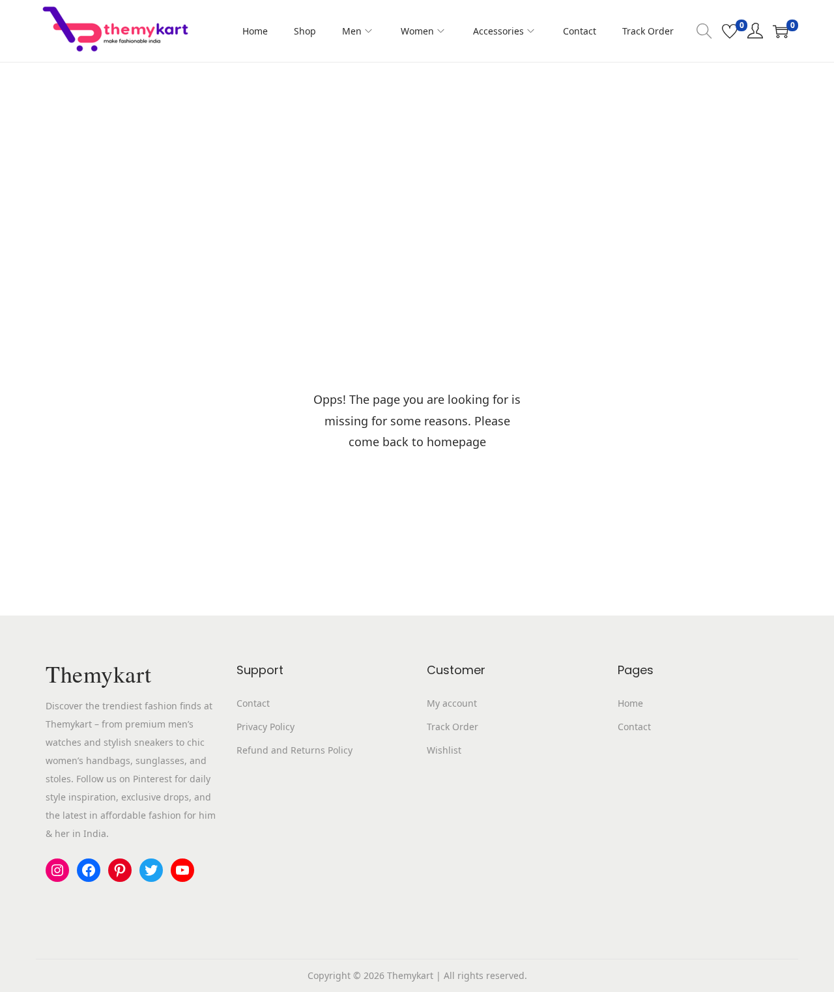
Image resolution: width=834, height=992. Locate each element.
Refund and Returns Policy (294, 750)
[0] (730, 31)
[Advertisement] (417, 160)
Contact (253, 703)
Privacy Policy (266, 726)
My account (452, 703)
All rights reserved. (485, 975)
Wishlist (444, 750)
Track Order (452, 726)
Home (630, 703)
